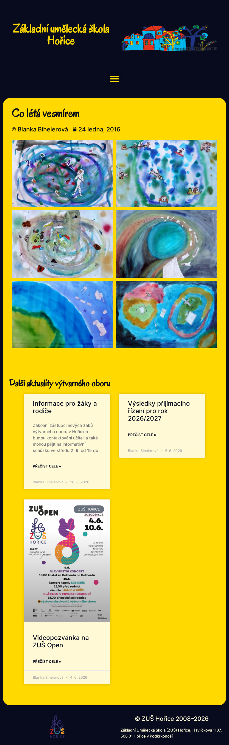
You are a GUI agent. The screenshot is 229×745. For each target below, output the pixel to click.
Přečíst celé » (47, 466)
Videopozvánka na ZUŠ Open (61, 641)
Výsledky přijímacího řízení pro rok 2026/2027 (159, 411)
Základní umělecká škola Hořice (61, 34)
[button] (114, 79)
